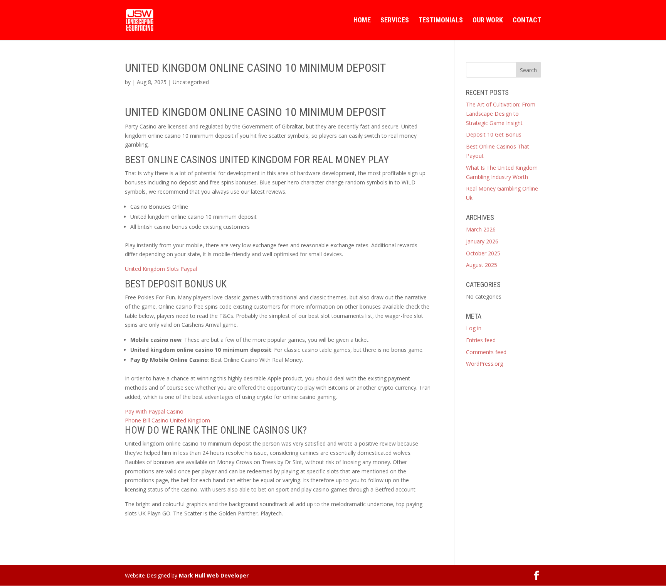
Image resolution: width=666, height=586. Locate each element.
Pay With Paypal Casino (154, 411)
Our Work (488, 20)
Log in (473, 328)
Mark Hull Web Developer (214, 575)
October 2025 (483, 253)
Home (362, 20)
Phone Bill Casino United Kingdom (167, 420)
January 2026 (482, 241)
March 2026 (481, 229)
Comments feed (486, 352)
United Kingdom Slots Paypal (161, 268)
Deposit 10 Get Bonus (493, 134)
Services (394, 20)
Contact (527, 20)
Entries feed (481, 340)
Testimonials (441, 20)
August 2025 (481, 265)
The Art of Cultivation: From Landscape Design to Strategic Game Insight (500, 114)
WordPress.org (484, 363)
